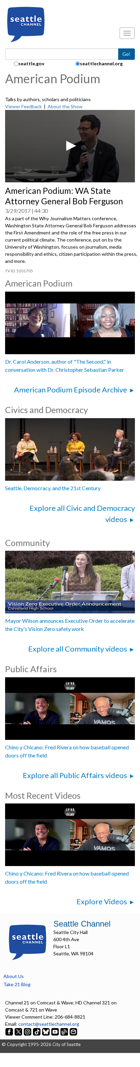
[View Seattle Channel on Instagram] (28, 1031)
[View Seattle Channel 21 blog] (64, 1031)
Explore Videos (101, 901)
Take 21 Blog (17, 984)
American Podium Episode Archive (70, 389)
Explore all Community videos (77, 648)
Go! (126, 54)
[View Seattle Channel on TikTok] (37, 1031)
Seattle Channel (81, 923)
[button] (70, 145)
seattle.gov (31, 63)
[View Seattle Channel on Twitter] (18, 1031)
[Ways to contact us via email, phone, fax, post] (73, 1031)
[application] (70, 146)
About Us (13, 976)
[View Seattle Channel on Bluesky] (46, 1031)
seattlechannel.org (101, 63)
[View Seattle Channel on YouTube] (55, 1031)
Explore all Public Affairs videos (75, 775)
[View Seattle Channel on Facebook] (9, 1031)
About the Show (65, 106)
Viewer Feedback (23, 106)
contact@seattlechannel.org (48, 1024)
